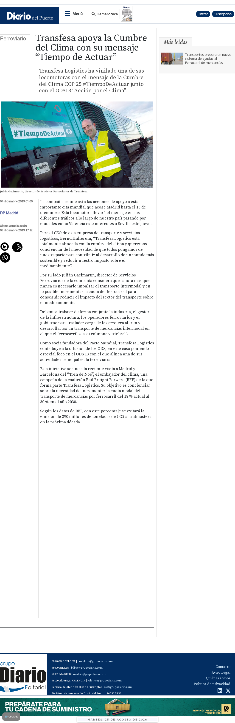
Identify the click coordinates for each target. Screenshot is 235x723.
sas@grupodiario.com (118, 687)
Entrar (203, 14)
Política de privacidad (212, 684)
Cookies (11, 716)
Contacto (222, 666)
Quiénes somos (218, 678)
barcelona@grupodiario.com (95, 661)
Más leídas (175, 42)
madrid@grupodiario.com (89, 674)
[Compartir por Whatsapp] (5, 257)
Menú (78, 13)
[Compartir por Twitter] (17, 247)
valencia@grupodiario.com (104, 680)
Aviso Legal (221, 672)
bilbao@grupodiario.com (87, 668)
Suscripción (223, 14)
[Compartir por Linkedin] (4, 246)
